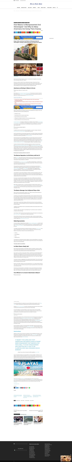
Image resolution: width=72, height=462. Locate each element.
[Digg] (30, 32)
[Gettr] (37, 32)
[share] (34, 64)
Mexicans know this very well (24, 218)
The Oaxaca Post (31, 450)
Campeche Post (31, 449)
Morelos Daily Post (47, 443)
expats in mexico (18, 400)
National (18, 7)
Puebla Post (46, 453)
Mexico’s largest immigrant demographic (24, 93)
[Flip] (34, 32)
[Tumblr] (18, 32)
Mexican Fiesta (19, 64)
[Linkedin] (20, 32)
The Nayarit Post (47, 451)
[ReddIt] (24, 32)
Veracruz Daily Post (47, 455)
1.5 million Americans (17, 121)
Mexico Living (43, 7)
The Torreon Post (47, 454)
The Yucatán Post (31, 446)
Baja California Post (32, 448)
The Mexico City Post (32, 457)
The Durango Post (31, 456)
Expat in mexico (18, 10)
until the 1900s (25, 168)
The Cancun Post (31, 447)
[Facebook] (14, 32)
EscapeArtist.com (23, 378)
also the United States (30, 326)
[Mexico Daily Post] (36, 4)
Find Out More (17, 331)
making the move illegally (29, 95)
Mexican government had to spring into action (21, 145)
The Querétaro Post (32, 452)
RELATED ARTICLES (16, 414)
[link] (15, 64)
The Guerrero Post (31, 453)
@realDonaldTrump (33, 341)
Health (54, 7)
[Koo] (39, 32)
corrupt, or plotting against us (33, 223)
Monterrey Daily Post (32, 454)
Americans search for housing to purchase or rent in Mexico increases (18, 396)
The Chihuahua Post (47, 450)
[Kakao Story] (35, 32)
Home (14, 10)
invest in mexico (22, 400)
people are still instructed (20, 306)
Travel (39, 7)
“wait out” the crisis (29, 135)
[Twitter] (55, 8)
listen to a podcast (25, 336)
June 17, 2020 (37, 352)
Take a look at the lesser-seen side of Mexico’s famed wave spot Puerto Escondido (28, 424)
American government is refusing (36, 145)
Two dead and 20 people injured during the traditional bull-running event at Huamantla (18, 424)
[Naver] (32, 32)
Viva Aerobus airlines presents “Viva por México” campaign (20, 411)
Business (34, 7)
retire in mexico (32, 400)
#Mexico (34, 343)
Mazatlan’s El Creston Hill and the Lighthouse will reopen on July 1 (36, 411)
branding (17, 157)
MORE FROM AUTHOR (23, 414)
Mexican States (23, 7)
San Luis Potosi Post (47, 448)
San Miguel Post (47, 445)
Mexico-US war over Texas (23, 161)
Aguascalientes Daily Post (48, 444)
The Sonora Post (47, 452)
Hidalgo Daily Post (47, 446)
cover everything (34, 334)
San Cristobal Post (31, 451)
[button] (57, 7)
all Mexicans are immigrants (19, 225)
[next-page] (15, 426)
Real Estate (30, 7)
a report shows (38, 228)
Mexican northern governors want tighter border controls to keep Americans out (37, 396)
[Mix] (22, 32)
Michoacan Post (47, 447)
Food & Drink (49, 7)
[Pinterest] (28, 32)
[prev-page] (14, 426)
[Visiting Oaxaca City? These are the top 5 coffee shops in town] (38, 419)
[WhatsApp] (26, 32)
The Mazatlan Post (16, 383)
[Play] (39, 69)
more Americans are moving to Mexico (19, 131)
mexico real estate (27, 400)
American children (23, 94)
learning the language (38, 320)
